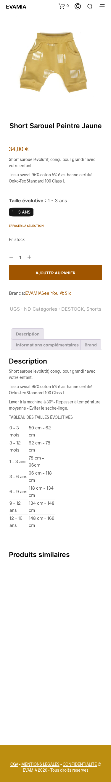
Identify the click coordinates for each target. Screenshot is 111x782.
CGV (14, 764)
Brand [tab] (91, 344)
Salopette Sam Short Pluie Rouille (26, 708)
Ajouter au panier (55, 273)
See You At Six (56, 293)
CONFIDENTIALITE (80, 764)
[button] (64, 6)
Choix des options (29, 635)
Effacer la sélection (26, 225)
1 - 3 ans (21, 211)
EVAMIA (33, 293)
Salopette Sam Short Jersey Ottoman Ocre (23, 617)
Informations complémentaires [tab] (47, 344)
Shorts (93, 309)
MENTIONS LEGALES (40, 764)
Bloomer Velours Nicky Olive (73, 615)
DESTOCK (72, 309)
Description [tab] (28, 333)
